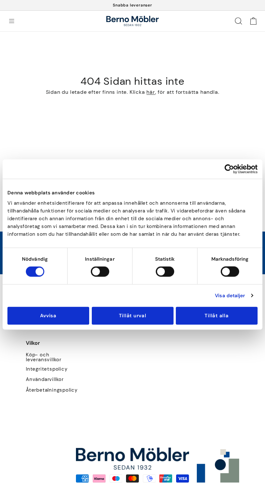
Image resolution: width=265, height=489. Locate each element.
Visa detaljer (230, 295)
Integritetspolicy (47, 369)
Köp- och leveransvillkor (43, 357)
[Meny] (11, 21)
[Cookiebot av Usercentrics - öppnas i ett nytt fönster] (229, 169)
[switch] (100, 271)
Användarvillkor (45, 379)
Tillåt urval (132, 315)
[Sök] (238, 21)
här (150, 92)
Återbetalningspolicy (52, 390)
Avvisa (48, 315)
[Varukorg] (253, 21)
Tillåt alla (216, 315)
